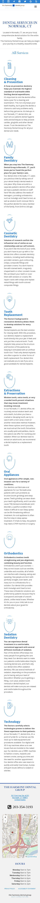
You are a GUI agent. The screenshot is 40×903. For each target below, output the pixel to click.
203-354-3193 (23, 807)
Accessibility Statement (27, 889)
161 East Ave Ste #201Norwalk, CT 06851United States (20, 798)
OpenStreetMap (32, 857)
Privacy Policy (9, 889)
